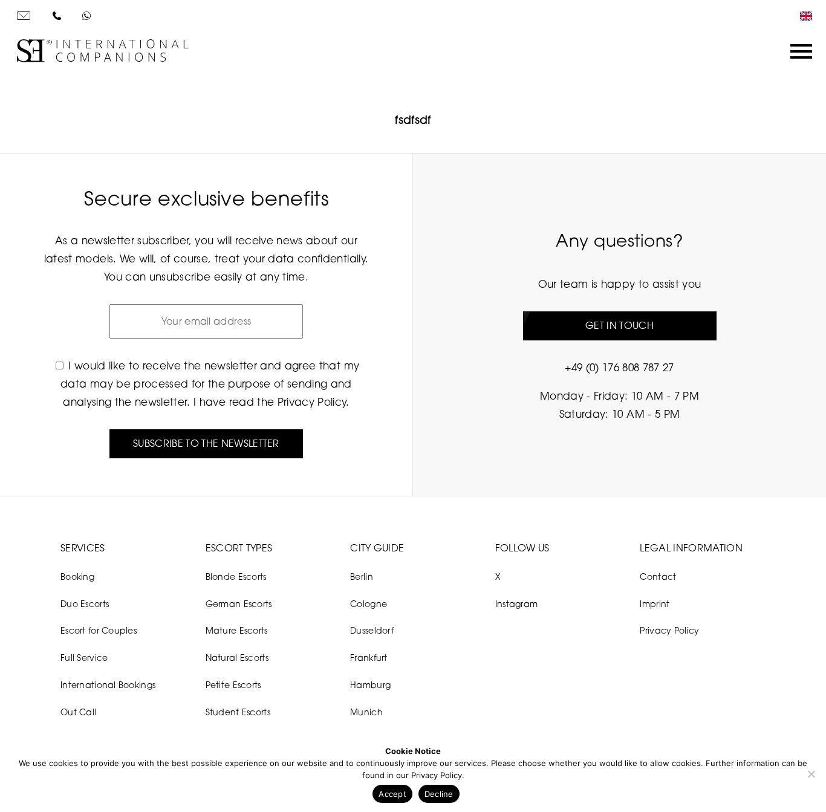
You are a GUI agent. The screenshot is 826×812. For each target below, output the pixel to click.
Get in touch (619, 325)
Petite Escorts (233, 685)
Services (82, 548)
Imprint (654, 604)
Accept (392, 794)
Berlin (361, 576)
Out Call (78, 712)
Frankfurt (369, 657)
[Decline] (811, 774)
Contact (658, 576)
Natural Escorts (237, 657)
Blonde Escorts (236, 576)
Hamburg (370, 685)
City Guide (377, 548)
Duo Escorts (84, 604)
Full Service (84, 657)
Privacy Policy (312, 401)
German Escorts (239, 604)
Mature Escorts (237, 630)
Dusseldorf (372, 630)
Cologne (368, 604)
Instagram (516, 604)
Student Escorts (238, 712)
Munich (366, 712)
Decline (439, 794)
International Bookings (107, 685)
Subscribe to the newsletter (206, 443)
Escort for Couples (98, 630)
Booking (77, 576)
